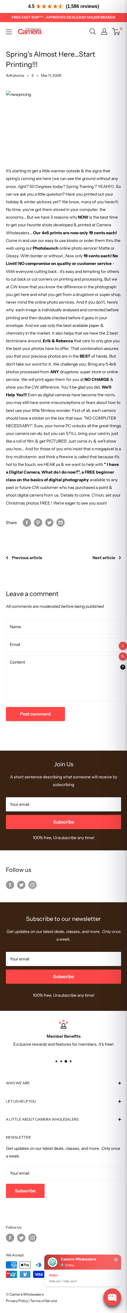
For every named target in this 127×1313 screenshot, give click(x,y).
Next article (103, 557)
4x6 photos (15, 75)
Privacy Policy (17, 1301)
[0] (116, 31)
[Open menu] (9, 32)
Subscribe (63, 822)
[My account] (104, 31)
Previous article (27, 557)
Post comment (35, 714)
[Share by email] (60, 522)
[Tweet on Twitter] (49, 522)
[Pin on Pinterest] (38, 522)
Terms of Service (43, 1301)
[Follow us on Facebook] (10, 884)
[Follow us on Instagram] (32, 884)
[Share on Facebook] (27, 522)
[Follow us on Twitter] (21, 884)
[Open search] (92, 31)
